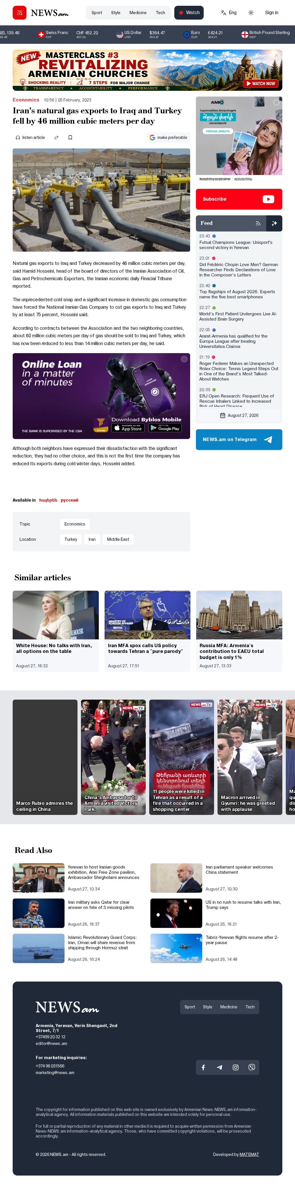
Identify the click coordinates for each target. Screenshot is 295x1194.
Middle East (118, 539)
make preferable (172, 137)
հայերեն (48, 500)
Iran (92, 539)
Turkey (71, 539)
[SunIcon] (251, 13)
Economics (26, 100)
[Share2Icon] (56, 137)
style (115, 12)
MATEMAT (249, 1154)
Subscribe (214, 199)
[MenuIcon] (20, 13)
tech (160, 12)
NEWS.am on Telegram (230, 439)
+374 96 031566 (50, 1066)
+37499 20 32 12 (50, 1037)
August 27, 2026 (243, 415)
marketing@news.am (55, 1072)
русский (69, 500)
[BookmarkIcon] (70, 137)
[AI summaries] (274, 223)
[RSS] (258, 223)
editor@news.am (51, 1043)
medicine (138, 12)
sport (97, 12)
